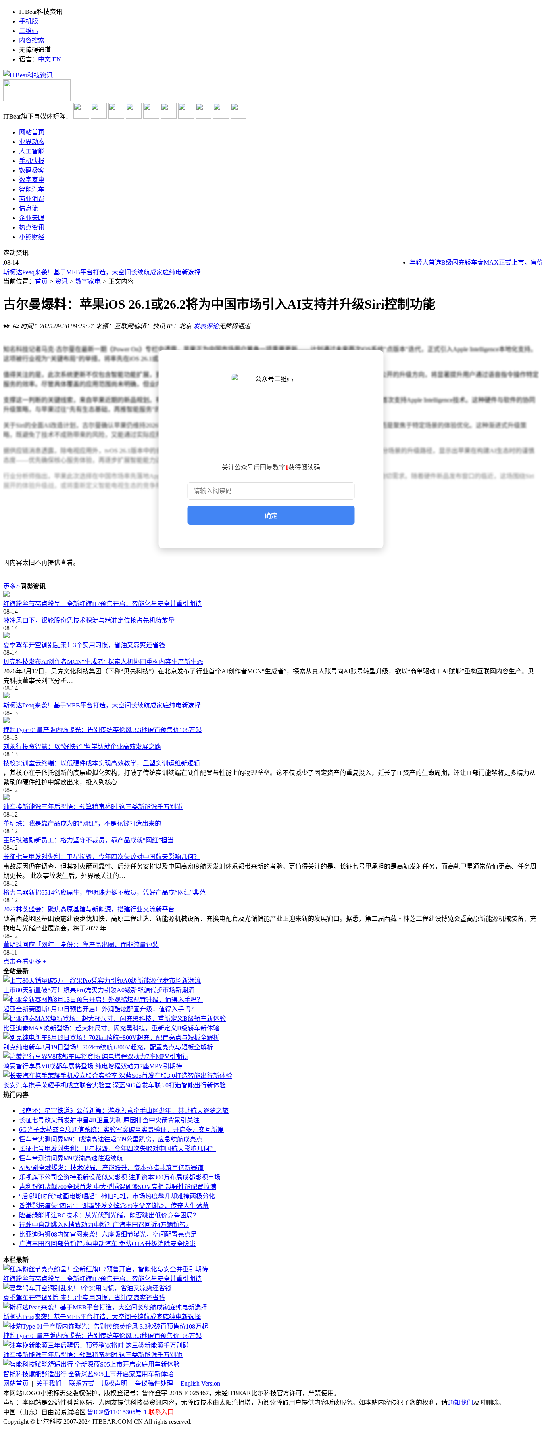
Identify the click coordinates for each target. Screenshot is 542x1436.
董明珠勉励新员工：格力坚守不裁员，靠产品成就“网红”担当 (88, 840)
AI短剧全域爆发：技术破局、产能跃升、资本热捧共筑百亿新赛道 (111, 1167)
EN (56, 59)
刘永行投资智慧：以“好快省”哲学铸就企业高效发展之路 (82, 746)
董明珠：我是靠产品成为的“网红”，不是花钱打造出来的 (82, 823)
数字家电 (88, 281)
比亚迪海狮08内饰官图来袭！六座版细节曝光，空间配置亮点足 (108, 1234)
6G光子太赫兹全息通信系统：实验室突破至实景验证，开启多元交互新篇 (121, 1129)
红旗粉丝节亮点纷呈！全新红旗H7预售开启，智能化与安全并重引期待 (102, 603)
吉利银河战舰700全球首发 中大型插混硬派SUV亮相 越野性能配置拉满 (117, 1186)
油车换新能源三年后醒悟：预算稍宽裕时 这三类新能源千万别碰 (93, 806)
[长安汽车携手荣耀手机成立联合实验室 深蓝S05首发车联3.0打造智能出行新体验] (117, 1075)
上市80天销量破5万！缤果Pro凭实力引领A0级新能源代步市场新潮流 (98, 990)
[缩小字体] (16, 325)
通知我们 (460, 1402)
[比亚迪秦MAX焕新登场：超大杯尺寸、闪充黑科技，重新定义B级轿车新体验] (114, 1018)
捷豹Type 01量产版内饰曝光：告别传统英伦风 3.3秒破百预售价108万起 (102, 730)
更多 (11, 586)
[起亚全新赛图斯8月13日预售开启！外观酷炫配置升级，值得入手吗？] (103, 999)
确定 (271, 515)
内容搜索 (31, 40)
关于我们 (49, 1383)
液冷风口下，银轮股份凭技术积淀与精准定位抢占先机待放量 (89, 620)
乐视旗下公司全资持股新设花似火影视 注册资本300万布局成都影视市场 (120, 1177)
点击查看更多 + (24, 961)
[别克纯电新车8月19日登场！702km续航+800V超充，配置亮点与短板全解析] (111, 1037)
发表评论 (206, 326)
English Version (200, 1383)
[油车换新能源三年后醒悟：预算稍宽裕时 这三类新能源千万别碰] (271, 797)
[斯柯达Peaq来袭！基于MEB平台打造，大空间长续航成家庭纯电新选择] (271, 696)
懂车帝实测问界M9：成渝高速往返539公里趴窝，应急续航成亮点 (110, 1139)
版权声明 (114, 1383)
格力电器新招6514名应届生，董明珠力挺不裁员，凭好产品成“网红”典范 (104, 892)
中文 (44, 59)
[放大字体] (6, 325)
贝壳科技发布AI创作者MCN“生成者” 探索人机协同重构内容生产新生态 (103, 661)
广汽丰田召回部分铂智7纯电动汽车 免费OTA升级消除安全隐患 (107, 1243)
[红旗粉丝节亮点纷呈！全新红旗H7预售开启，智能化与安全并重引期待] (271, 594)
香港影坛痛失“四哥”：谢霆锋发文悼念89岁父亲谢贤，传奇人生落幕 (114, 1205)
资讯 (61, 281)
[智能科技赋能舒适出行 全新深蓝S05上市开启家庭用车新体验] (91, 1364)
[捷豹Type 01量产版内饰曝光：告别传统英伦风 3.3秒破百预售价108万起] (271, 721)
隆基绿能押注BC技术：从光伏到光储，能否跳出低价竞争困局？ (109, 1215)
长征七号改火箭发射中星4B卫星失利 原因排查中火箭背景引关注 (109, 1120)
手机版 (28, 21)
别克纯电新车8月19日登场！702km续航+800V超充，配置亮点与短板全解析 (108, 1047)
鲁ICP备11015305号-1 (117, 1412)
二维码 (28, 30)
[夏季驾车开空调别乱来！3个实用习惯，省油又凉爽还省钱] (271, 636)
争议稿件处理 (154, 1383)
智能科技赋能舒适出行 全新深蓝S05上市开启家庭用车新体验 (88, 1374)
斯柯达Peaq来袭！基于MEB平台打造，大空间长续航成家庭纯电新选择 (102, 271)
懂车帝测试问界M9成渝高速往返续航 (71, 1158)
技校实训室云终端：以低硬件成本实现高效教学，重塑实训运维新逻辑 (101, 763)
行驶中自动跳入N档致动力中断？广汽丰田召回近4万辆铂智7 (104, 1224)
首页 (41, 281)
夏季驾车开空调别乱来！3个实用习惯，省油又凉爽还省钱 (84, 645)
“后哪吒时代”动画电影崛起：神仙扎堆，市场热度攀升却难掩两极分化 (117, 1196)
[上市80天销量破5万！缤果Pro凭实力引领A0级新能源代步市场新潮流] (102, 980)
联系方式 (81, 1383)
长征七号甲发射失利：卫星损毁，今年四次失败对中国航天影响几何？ (101, 856)
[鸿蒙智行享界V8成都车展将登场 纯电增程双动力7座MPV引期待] (95, 1056)
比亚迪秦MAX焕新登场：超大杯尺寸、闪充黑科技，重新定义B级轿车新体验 (111, 1028)
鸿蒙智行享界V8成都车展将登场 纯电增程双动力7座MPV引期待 (92, 1066)
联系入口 (161, 1412)
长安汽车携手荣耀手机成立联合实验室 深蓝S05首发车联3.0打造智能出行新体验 (114, 1085)
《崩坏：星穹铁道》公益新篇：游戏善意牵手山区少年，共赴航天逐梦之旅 (124, 1110)
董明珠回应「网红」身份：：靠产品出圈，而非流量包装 (81, 944)
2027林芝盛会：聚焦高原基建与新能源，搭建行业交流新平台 (89, 909)
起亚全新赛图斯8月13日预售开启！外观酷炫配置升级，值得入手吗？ (100, 1009)
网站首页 (16, 1383)
